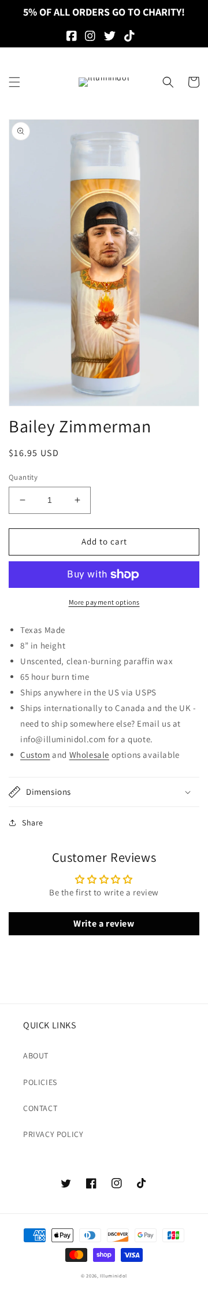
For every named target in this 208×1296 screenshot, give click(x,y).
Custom (35, 754)
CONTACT (40, 1108)
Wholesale (89, 754)
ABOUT (36, 1055)
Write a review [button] (103, 923)
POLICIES (40, 1082)
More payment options (104, 602)
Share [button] (32, 822)
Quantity (23, 477)
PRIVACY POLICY (53, 1134)
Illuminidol (113, 1275)
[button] (14, 82)
